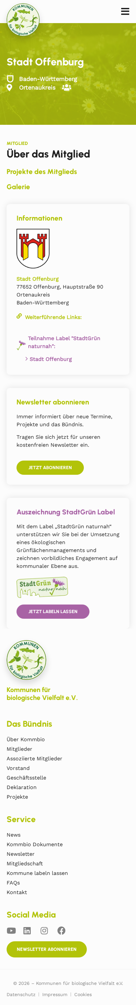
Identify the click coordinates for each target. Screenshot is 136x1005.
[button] (125, 11)
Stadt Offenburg (51, 359)
